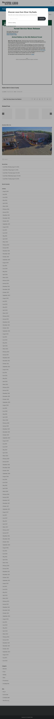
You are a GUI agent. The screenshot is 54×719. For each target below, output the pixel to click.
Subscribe (41, 18)
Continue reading (12, 22)
